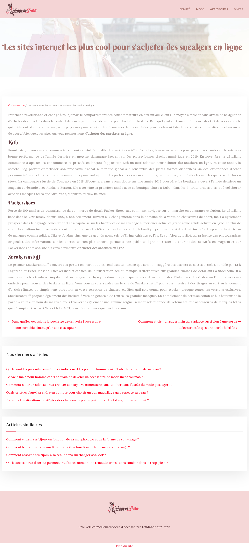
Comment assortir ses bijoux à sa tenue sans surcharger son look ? (56, 455)
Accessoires (219, 9)
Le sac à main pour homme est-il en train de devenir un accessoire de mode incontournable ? (76, 377)
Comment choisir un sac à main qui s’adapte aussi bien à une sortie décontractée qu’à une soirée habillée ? (187, 324)
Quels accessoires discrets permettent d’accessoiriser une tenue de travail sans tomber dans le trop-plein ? (87, 463)
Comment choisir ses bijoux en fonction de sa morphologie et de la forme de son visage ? (72, 439)
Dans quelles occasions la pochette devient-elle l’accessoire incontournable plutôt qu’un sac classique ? (56, 324)
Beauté (185, 9)
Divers (238, 9)
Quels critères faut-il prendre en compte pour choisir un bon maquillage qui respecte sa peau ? (77, 392)
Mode (200, 9)
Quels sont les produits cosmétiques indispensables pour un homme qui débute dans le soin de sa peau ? (83, 369)
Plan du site (124, 546)
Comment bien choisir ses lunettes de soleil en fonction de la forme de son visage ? (68, 447)
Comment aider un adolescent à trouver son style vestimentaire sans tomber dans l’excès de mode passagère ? (89, 385)
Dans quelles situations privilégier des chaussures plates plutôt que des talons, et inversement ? (77, 400)
